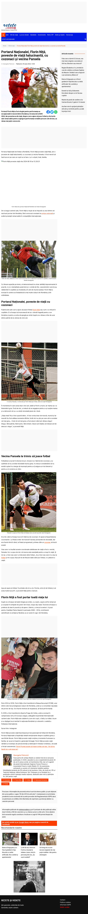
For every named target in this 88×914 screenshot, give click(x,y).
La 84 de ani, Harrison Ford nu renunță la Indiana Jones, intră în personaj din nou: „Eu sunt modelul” (28, 852)
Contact (62, 900)
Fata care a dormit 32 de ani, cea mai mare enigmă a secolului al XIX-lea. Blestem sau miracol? (72, 61)
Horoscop (69, 35)
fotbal (3, 558)
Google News (24, 822)
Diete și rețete (60, 35)
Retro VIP (50, 35)
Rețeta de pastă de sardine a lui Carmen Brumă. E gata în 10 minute (73, 101)
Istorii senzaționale (8, 39)
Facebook (6, 824)
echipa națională (47, 213)
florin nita (18, 780)
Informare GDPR (65, 905)
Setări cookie (64, 907)
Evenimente (42, 35)
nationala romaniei (41, 780)
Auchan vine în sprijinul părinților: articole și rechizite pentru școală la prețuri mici (73, 109)
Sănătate (33, 35)
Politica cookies (65, 902)
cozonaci (7, 780)
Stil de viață (14, 35)
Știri (7, 35)
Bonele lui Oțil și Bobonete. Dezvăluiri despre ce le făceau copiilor (72, 93)
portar (6, 784)
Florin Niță (36, 310)
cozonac (47, 542)
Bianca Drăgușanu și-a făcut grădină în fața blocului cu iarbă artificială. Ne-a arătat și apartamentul (72, 82)
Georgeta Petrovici (8, 64)
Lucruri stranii (24, 35)
